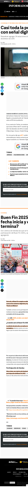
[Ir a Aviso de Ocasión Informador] (7, 0)
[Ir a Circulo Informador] (15, 0)
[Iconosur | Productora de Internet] (7, 482)
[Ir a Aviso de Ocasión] (13, 460)
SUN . (4, 239)
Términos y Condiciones (22, 194)
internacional (22, 472)
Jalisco (9, 472)
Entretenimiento (17, 474)
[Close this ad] (27, 485)
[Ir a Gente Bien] (23, 0)
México (14, 472)
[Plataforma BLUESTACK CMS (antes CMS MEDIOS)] (12, 482)
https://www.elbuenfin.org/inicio (18, 410)
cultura (25, 474)
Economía (3, 23)
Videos (8, 11)
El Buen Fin (9, 428)
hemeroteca (18, 476)
